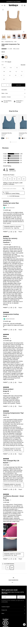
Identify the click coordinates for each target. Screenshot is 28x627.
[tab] (13, 111)
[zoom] (23, 31)
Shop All (9, 61)
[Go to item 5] (24, 36)
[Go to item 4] (19, 36)
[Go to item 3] (14, 36)
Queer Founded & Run (13, 579)
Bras (3, 41)
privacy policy (5, 601)
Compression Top (9, 41)
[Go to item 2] (9, 36)
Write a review (16, 48)
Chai (15, 41)
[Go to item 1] (4, 36)
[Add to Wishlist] (3, 9)
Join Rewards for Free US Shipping (13, 1)
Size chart (23, 64)
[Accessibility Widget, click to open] (24, 624)
